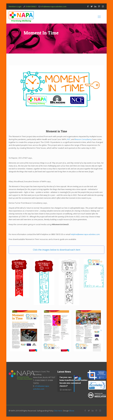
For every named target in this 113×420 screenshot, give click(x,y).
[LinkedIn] (95, 6)
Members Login (15, 6)
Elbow (71, 410)
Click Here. (58, 410)
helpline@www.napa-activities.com (85, 234)
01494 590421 (31, 6)
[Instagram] (102, 6)
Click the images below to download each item (56, 249)
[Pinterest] (99, 6)
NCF (68, 139)
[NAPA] (21, 16)
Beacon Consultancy (83, 139)
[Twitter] (91, 6)
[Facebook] (88, 6)
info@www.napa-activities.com (53, 6)
